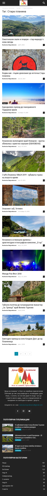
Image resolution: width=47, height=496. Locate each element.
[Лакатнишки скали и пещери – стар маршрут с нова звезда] (23, 25)
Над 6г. (5, 103)
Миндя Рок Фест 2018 (11, 273)
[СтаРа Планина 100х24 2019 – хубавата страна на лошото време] (23, 161)
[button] (3, 3)
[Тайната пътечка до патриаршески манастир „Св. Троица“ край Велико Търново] (23, 291)
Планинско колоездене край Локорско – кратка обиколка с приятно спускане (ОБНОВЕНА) (23, 142)
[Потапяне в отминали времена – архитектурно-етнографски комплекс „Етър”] (23, 226)
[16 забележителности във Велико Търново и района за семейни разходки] (7, 427)
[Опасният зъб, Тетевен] (23, 195)
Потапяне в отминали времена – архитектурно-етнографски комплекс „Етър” (22, 241)
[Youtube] (29, 411)
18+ (4, 171)
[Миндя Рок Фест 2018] (23, 260)
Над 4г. (5, 69)
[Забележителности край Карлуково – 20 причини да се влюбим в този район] (7, 438)
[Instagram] (23, 411)
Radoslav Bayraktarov (9, 45)
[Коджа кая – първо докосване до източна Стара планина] (23, 59)
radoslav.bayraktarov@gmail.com (31, 405)
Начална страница (8, 8)
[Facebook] (17, 411)
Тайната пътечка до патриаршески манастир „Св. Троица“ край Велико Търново (22, 306)
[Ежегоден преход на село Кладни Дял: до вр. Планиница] (23, 325)
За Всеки (5, 35)
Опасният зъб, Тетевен (12, 208)
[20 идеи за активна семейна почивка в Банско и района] (7, 448)
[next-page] (30, 354)
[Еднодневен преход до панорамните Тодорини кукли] (23, 93)
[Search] (44, 3)
